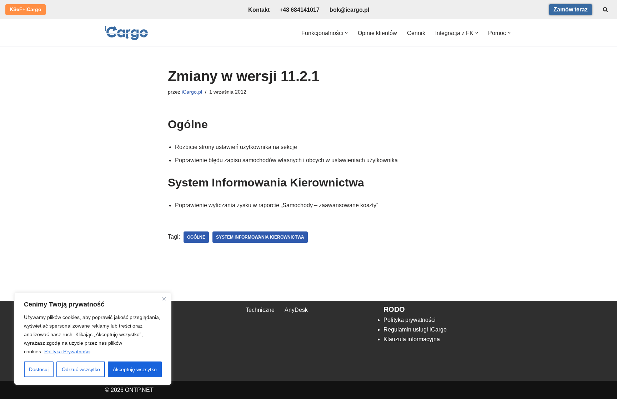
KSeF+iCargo (25, 9)
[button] (346, 32)
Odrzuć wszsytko (81, 369)
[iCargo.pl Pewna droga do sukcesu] (126, 33)
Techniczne (260, 310)
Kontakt (259, 10)
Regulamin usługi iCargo (415, 329)
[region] (92, 339)
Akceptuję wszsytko (135, 369)
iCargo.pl (192, 92)
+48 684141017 (300, 10)
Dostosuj (39, 369)
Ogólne (196, 237)
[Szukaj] (605, 9)
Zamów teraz (570, 9)
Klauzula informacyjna (411, 339)
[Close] (164, 298)
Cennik (416, 33)
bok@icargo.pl (349, 10)
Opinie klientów (377, 33)
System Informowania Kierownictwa (260, 237)
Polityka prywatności (409, 320)
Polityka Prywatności (67, 351)
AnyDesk (296, 310)
